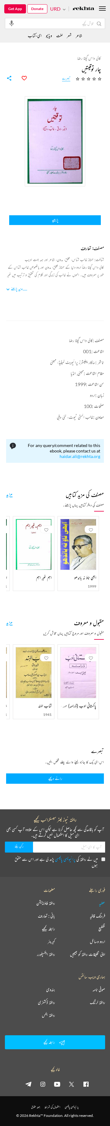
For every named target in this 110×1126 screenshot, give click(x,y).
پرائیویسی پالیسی (65, 859)
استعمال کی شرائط (52, 1107)
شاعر (79, 35)
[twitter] (71, 1084)
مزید (9, 494)
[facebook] (86, 1084)
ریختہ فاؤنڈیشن (45, 903)
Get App (15, 8)
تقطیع (101, 928)
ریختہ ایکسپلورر (46, 954)
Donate (37, 8)
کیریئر (51, 941)
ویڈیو (49, 35)
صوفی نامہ (99, 989)
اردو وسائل (97, 941)
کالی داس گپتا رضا (81, 340)
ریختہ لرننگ (97, 1002)
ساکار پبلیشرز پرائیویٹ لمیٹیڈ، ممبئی (72, 362)
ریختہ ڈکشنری (46, 1002)
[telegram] (28, 1084)
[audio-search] (11, 23)
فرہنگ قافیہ (97, 915)
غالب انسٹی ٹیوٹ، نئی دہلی (75, 417)
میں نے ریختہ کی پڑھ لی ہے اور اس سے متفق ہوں (56, 862)
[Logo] (83, 8)
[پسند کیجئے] (21, 78)
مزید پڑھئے (17, 288)
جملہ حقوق (35, 1107)
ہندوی (50, 989)
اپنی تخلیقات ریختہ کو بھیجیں (87, 954)
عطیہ (102, 903)
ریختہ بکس (48, 1015)
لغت (59, 35)
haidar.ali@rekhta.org (80, 456)
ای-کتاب (35, 35)
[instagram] (43, 1084)
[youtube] (57, 1084)
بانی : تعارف (46, 915)
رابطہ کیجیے (48, 928)
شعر (69, 35)
